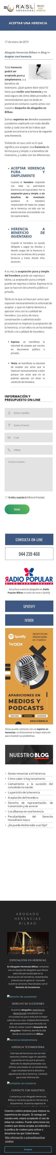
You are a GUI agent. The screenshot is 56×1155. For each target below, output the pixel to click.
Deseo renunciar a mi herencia (26, 773)
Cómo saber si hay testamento (26, 778)
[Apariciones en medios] (29, 723)
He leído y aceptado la (26, 497)
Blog (44, 52)
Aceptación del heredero (23, 797)
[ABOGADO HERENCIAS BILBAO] (29, 13)
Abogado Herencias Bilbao (21, 52)
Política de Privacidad (35, 497)
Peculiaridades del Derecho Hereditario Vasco (30, 818)
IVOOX (29, 620)
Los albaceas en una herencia (26, 811)
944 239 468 (29, 554)
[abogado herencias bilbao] (28, 953)
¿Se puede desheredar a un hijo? (27, 825)
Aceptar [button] (28, 1149)
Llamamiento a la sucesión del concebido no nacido (30, 785)
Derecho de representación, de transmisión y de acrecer (30, 804)
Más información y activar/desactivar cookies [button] (25, 1139)
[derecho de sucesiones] (22, 996)
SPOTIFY (29, 606)
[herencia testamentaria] (22, 1040)
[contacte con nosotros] (21, 1083)
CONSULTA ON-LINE (29, 539)
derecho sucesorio (39, 119)
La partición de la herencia (24, 792)
